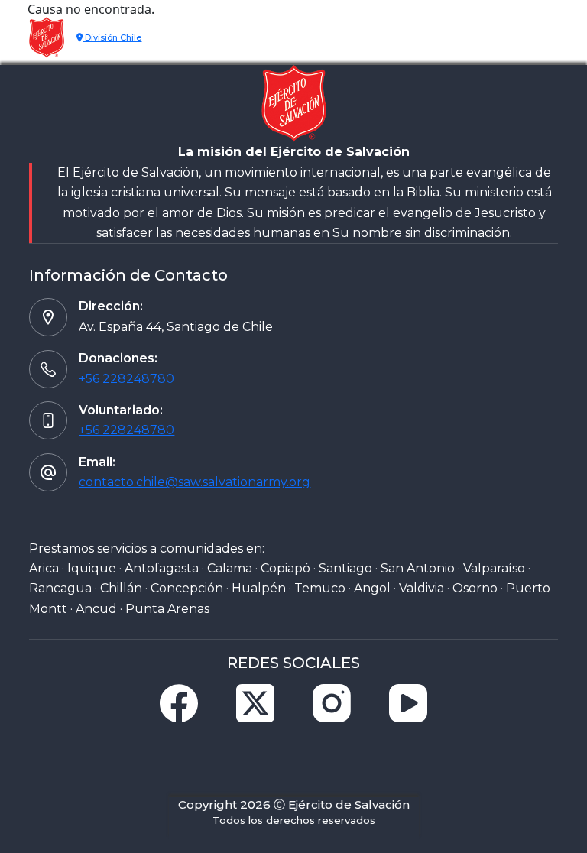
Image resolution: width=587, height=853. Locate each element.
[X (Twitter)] (255, 703)
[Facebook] (179, 703)
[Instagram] (332, 703)
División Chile (112, 37)
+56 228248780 (126, 378)
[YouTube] (408, 703)
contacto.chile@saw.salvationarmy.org (194, 482)
